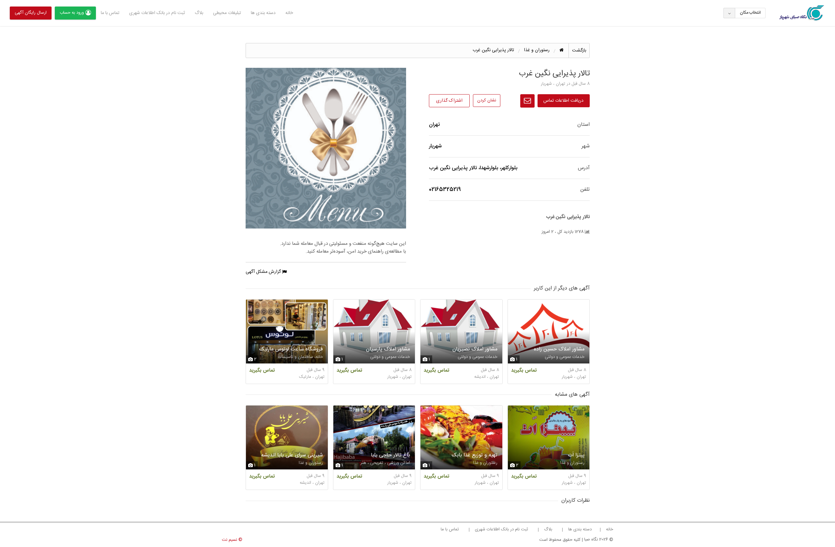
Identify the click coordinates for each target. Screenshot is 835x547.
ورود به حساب (72, 12)
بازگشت (579, 50)
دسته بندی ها (263, 13)
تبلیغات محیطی (227, 13)
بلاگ (199, 13)
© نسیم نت (232, 539)
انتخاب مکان (750, 12)
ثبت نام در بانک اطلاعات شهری (157, 13)
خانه (289, 13)
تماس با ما (110, 13)
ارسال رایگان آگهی (31, 12)
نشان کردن (486, 100)
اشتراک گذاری (449, 101)
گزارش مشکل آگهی (264, 272)
